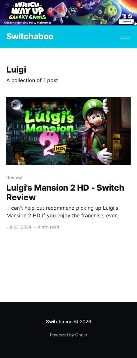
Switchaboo (30, 36)
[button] (125, 37)
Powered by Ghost (68, 334)
